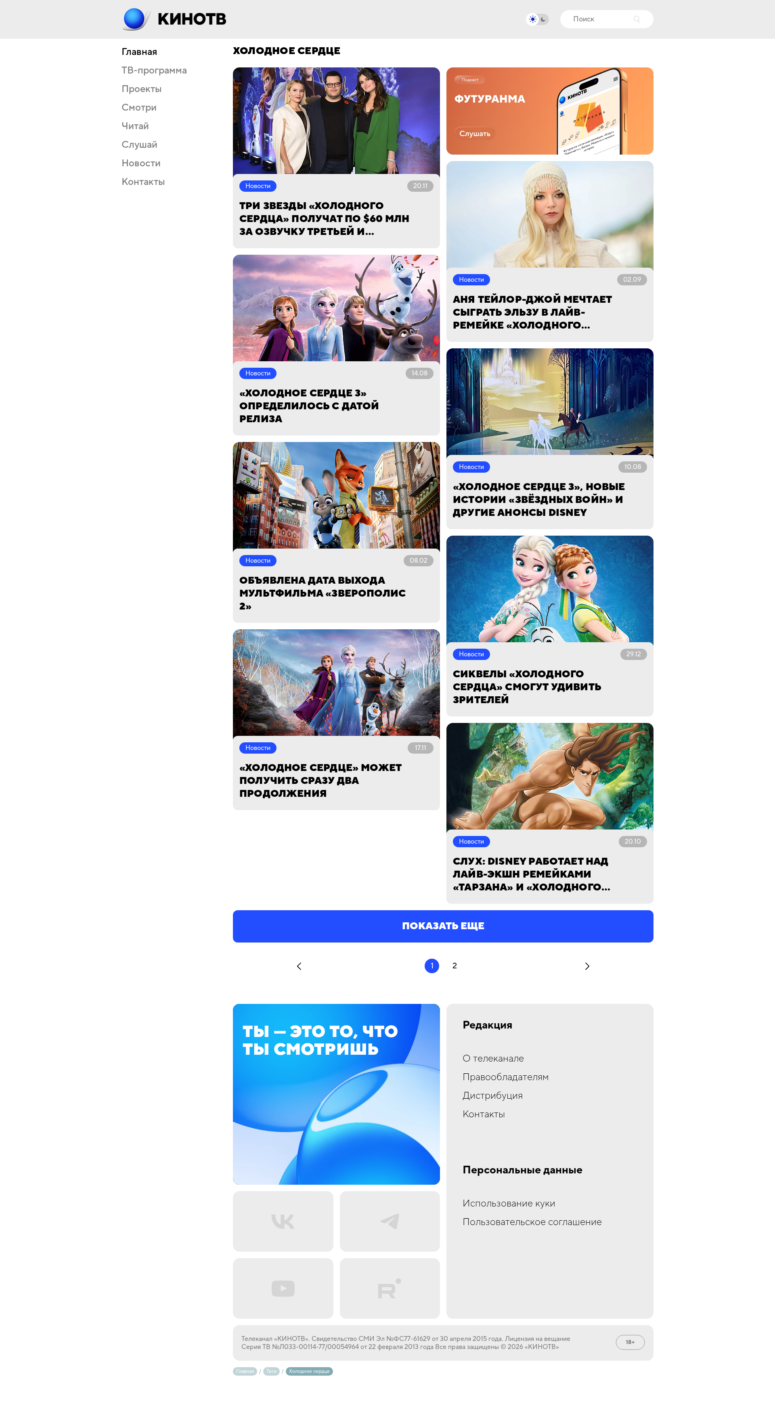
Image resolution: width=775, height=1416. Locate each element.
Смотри (139, 108)
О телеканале (493, 1059)
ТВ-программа (154, 70)
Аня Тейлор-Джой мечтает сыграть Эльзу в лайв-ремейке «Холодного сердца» (532, 312)
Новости (141, 163)
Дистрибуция (493, 1096)
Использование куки (509, 1203)
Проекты (141, 89)
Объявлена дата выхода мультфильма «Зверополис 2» (322, 593)
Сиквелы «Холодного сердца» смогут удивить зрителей (527, 687)
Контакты (143, 182)
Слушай (139, 145)
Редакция (488, 1025)
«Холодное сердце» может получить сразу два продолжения (320, 781)
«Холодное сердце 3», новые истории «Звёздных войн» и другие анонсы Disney (539, 500)
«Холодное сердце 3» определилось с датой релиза (309, 406)
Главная (139, 52)
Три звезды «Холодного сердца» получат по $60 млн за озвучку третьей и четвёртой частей (324, 219)
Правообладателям (506, 1077)
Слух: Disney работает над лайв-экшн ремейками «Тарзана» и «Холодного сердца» (530, 874)
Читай (135, 126)
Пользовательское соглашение (532, 1222)
